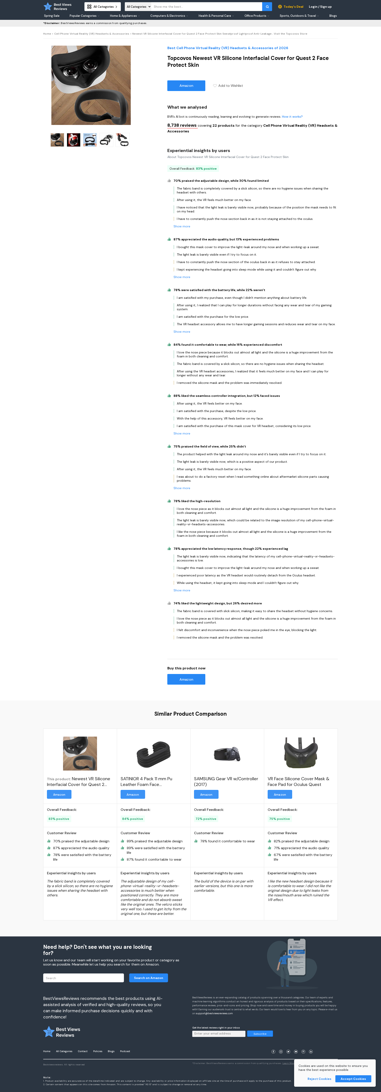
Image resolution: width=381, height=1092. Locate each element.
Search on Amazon (148, 978)
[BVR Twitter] (288, 1046)
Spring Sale (52, 16)
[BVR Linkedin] (311, 1046)
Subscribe (260, 1034)
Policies (97, 1051)
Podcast (125, 1051)
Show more (182, 226)
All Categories (64, 1051)
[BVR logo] (57, 6)
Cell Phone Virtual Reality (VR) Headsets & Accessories (91, 33)
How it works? (292, 117)
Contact (83, 1051)
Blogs (111, 1051)
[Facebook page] (273, 1046)
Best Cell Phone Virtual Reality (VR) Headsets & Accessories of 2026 (227, 48)
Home (47, 33)
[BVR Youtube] (296, 1046)
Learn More (288, 1063)
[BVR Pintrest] (303, 1046)
